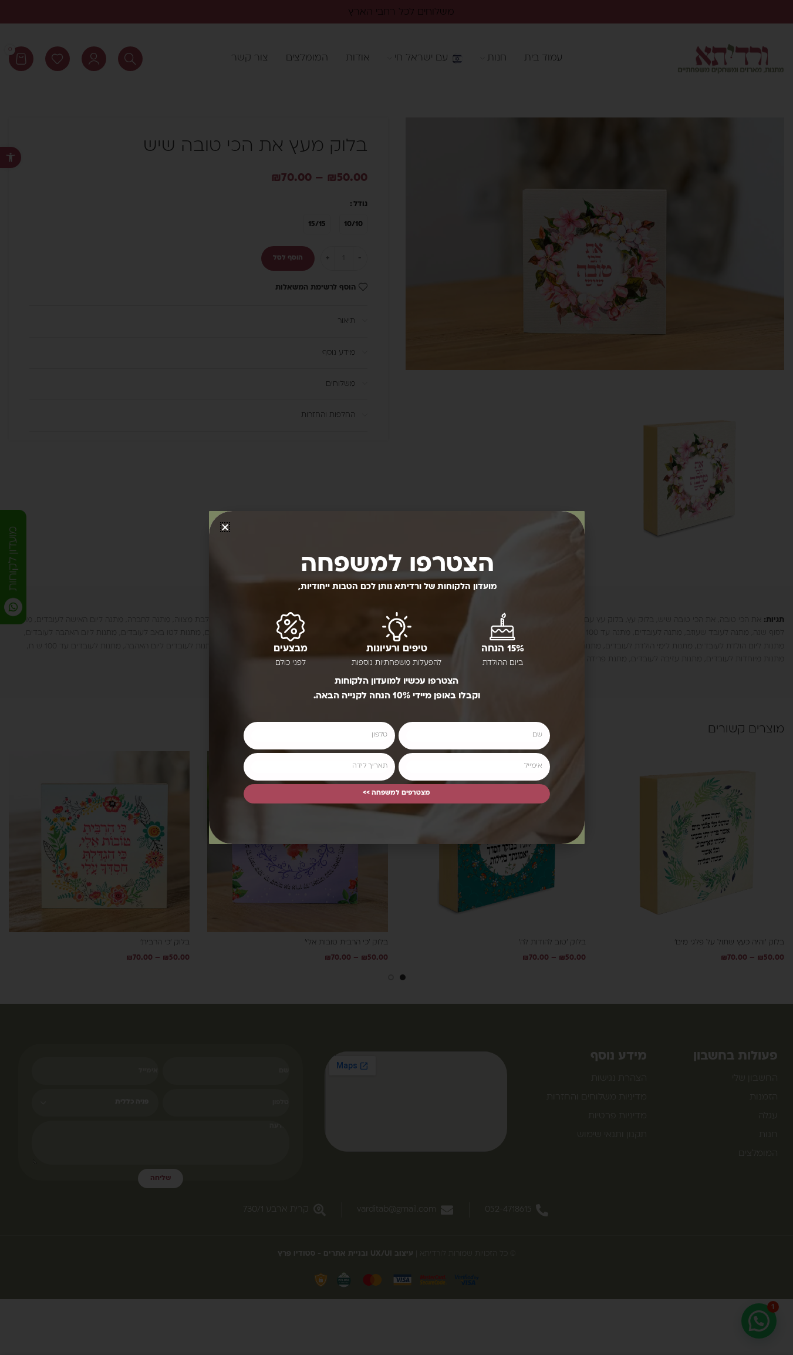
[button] (225, 527)
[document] (396, 677)
